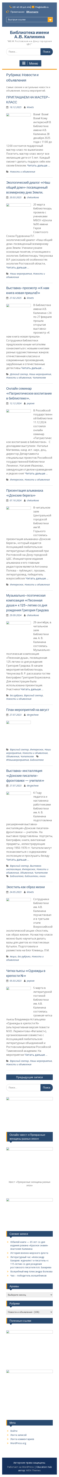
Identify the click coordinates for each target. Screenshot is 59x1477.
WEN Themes (33, 1470)
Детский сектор (19, 374)
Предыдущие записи (29, 1077)
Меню (33, 63)
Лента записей (18, 1434)
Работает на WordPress (20, 1466)
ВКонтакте (32, 11)
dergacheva (33, 714)
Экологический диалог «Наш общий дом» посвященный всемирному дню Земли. (28, 187)
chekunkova (33, 197)
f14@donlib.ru (42, 7)
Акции (13, 956)
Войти (13, 1430)
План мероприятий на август (27, 710)
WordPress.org (18, 1443)
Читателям (39, 377)
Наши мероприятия (21, 273)
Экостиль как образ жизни (25, 887)
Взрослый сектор (33, 695)
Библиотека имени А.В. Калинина (29, 34)
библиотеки (31, 876)
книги (42, 876)
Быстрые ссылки (17, 19)
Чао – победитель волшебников (28, 1275)
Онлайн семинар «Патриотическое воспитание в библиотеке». (29, 393)
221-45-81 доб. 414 (21, 7)
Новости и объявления (22, 171)
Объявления (12, 756)
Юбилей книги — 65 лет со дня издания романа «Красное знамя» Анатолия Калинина (29, 1245)
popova (30, 403)
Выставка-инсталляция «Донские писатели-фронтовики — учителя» (25, 776)
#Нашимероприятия (17, 759)
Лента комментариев (22, 1439)
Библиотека (37, 759)
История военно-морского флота (29, 1252)
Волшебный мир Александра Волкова (31, 1271)
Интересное (16, 479)
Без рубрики (16, 695)
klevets (30, 107)
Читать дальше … (38, 165)
